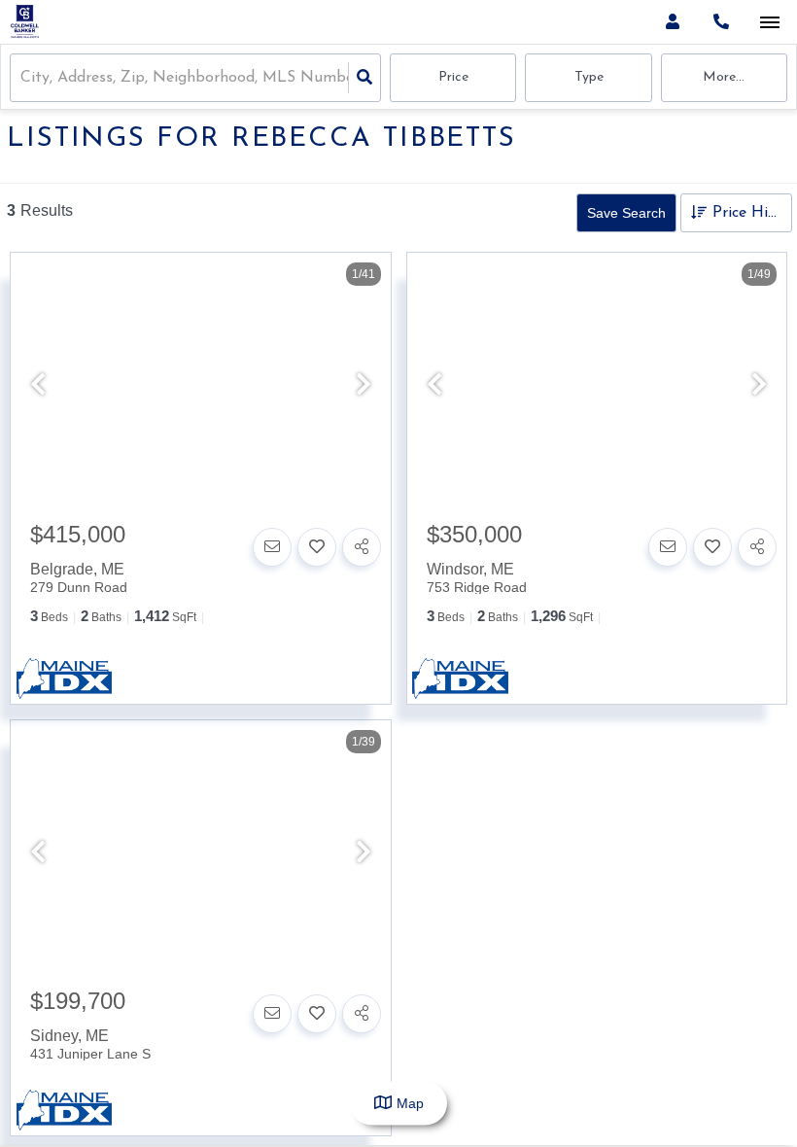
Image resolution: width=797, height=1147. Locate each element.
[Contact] (272, 547)
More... (724, 77)
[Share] (361, 547)
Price (453, 77)
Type (589, 77)
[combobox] (22, 78)
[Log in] (672, 22)
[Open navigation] (769, 23)
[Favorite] (316, 547)
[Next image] (363, 386)
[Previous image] (38, 386)
